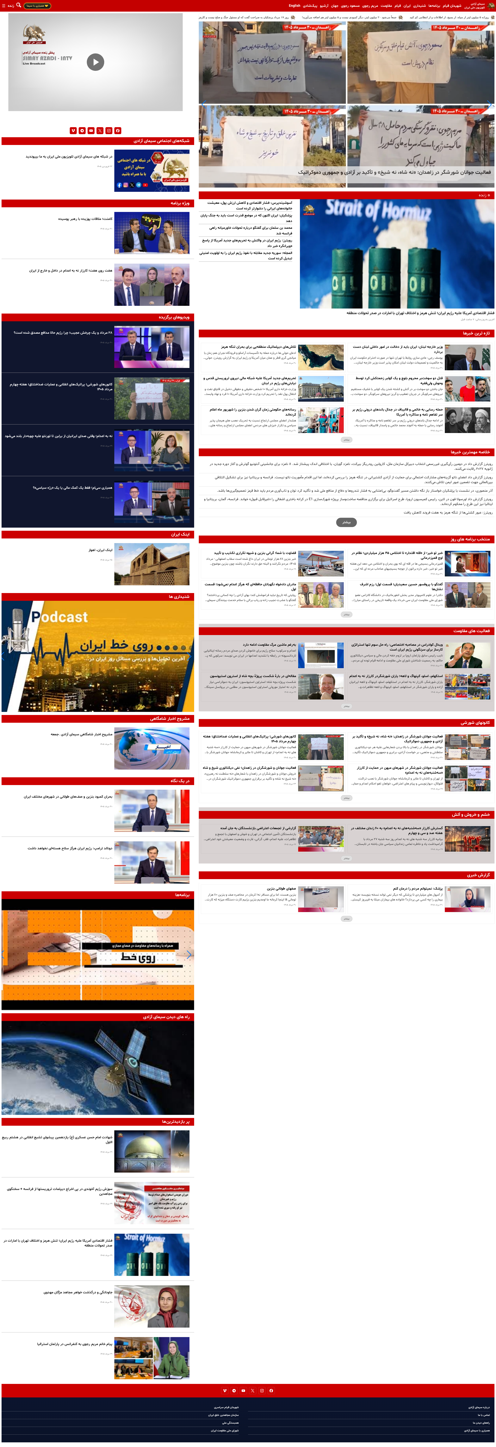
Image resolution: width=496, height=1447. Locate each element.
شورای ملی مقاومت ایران (225, 1430)
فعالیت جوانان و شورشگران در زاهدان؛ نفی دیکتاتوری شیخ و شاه (249, 768)
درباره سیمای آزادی (479, 1407)
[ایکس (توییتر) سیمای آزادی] (99, 130)
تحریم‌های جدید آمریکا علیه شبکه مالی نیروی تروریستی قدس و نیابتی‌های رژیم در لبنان (249, 381)
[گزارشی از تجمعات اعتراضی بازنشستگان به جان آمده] (321, 839)
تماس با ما (484, 1415)
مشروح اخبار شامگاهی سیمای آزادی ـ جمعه (81, 734)
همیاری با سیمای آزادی (477, 1430)
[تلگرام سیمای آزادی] (82, 130)
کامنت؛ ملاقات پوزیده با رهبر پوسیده (85, 219)
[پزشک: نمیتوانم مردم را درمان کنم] (467, 899)
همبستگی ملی (230, 1423)
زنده (11, 5)
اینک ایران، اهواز (100, 550)
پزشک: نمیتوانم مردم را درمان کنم (418, 888)
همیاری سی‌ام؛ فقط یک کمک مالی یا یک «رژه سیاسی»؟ (72, 487)
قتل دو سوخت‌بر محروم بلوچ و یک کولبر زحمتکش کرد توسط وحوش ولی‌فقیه (399, 381)
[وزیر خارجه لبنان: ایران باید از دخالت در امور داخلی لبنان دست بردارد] (467, 357)
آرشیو (324, 5)
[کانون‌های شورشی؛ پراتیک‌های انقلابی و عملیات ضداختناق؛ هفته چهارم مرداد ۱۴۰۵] (321, 747)
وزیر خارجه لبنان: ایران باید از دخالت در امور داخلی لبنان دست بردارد (398, 349)
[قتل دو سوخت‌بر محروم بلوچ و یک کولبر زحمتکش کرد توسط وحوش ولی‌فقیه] (467, 389)
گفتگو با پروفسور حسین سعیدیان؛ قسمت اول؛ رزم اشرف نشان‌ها (401, 587)
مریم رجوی (370, 5)
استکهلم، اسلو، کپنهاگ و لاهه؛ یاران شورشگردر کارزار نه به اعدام (396, 676)
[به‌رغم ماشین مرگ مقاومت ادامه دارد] (321, 655)
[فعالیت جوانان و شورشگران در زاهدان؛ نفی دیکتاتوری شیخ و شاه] (321, 778)
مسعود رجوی (350, 5)
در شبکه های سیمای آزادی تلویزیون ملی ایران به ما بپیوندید (69, 156)
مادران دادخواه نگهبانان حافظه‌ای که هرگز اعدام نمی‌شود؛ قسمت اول (250, 587)
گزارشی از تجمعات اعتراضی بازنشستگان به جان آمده (258, 828)
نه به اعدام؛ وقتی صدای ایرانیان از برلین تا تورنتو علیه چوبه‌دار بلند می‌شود (58, 436)
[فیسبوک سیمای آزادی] (117, 130)
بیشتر (347, 439)
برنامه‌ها (434, 5)
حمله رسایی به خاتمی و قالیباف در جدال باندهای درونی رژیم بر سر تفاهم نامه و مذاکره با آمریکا (397, 412)
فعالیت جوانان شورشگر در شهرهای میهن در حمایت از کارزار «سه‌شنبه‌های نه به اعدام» (400, 770)
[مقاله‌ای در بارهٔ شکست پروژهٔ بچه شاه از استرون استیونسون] (321, 686)
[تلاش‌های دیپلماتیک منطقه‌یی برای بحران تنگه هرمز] (321, 357)
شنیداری (419, 5)
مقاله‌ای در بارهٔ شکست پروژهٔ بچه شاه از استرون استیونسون (253, 676)
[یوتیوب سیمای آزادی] (91, 130)
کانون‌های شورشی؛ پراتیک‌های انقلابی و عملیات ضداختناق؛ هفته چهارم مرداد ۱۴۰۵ (249, 739)
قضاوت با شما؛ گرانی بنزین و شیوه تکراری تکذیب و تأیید (255, 553)
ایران (407, 5)
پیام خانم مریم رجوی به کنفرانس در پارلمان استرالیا (74, 1344)
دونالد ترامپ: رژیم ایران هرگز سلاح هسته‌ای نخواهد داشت (70, 848)
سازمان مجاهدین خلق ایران (223, 1415)
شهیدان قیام (452, 5)
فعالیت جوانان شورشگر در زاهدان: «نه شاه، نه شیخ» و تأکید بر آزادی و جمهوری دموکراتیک (397, 739)
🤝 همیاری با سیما (37, 6)
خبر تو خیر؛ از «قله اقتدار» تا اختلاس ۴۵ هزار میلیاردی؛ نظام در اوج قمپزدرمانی (397, 555)
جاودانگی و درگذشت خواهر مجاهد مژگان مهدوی (78, 1292)
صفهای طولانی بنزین (281, 888)
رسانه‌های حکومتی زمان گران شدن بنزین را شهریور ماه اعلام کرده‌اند (253, 412)
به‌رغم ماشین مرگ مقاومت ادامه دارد (269, 644)
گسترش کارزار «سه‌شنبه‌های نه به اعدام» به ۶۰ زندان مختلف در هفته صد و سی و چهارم (397, 831)
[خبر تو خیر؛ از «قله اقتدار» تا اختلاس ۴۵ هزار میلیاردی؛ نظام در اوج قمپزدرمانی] (467, 563)
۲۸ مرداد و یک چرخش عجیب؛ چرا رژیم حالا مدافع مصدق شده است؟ (63, 332)
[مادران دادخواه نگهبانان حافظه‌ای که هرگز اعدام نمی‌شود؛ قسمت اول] (321, 595)
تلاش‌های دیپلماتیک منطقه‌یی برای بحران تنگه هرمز (258, 347)
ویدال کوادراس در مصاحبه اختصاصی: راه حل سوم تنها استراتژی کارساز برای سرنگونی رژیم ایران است (397, 647)
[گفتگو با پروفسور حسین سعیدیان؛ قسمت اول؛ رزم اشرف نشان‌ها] (467, 595)
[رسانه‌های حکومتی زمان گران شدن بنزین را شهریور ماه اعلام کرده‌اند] (321, 420)
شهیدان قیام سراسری (226, 1407)
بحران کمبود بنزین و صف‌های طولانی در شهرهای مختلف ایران (68, 796)
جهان (334, 5)
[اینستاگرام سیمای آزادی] (108, 130)
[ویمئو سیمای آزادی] (73, 130)
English (294, 5)
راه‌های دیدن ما (481, 1423)
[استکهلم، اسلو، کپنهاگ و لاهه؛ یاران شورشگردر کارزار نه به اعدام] (467, 686)
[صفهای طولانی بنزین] (321, 899)
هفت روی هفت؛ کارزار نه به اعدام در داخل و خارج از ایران (70, 270)
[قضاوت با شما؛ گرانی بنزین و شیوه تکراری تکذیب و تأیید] (321, 563)
